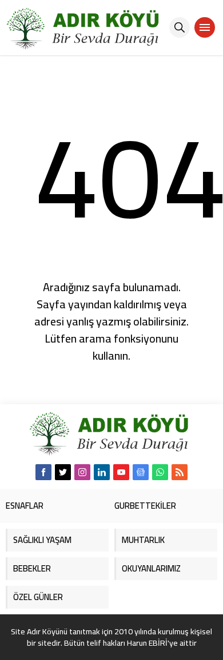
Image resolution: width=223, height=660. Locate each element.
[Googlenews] (141, 472)
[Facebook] (43, 472)
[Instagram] (82, 472)
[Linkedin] (102, 472)
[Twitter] (63, 472)
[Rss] (180, 472)
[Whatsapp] (160, 472)
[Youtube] (121, 472)
